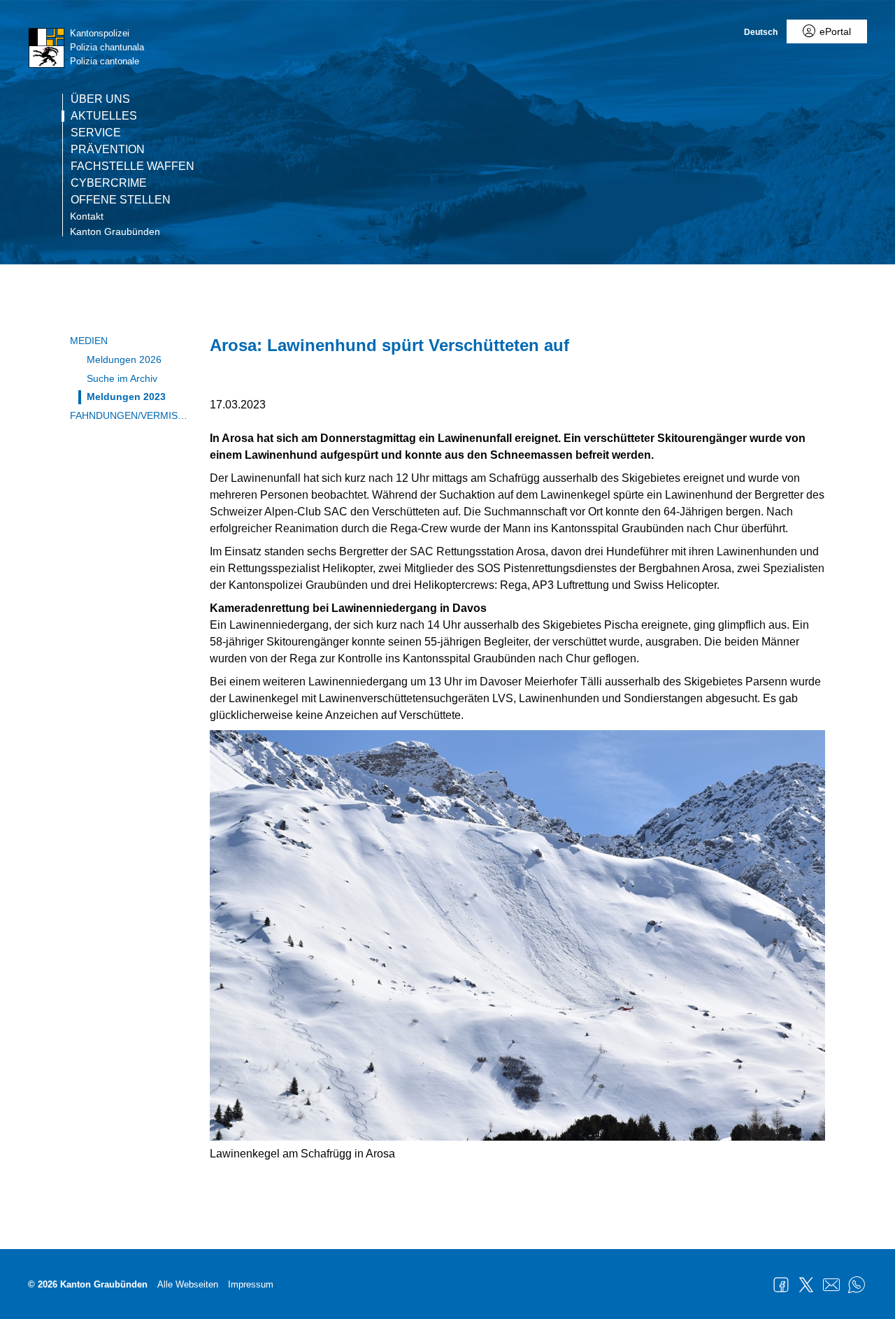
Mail (831, 1284)
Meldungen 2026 (124, 359)
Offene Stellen (121, 200)
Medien (89, 340)
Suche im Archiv (122, 378)
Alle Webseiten (187, 1284)
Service (96, 132)
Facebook (781, 1284)
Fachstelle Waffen (132, 166)
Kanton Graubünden (115, 231)
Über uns (100, 99)
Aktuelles (104, 116)
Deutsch (761, 32)
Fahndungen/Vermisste (129, 415)
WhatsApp (856, 1284)
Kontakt (86, 216)
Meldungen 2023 (126, 396)
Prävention (108, 149)
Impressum (250, 1284)
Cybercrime (109, 183)
